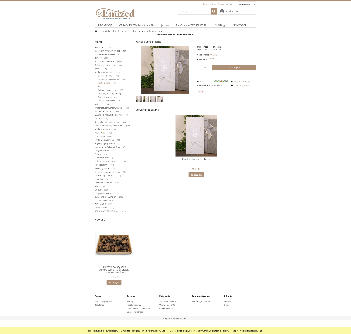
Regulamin (99, 305)
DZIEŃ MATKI (101, 207)
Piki (99, 86)
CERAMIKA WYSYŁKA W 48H (107, 51)
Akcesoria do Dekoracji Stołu (108, 147)
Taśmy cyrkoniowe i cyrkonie (107, 172)
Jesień (97, 68)
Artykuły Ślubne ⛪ (103, 72)
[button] (240, 81)
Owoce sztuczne (102, 157)
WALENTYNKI (101, 200)
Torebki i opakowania (104, 175)
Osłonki (98, 154)
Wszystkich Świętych (104, 193)
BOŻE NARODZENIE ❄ (104, 61)
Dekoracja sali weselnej (108, 79)
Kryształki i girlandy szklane (107, 122)
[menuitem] (105, 25)
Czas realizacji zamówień (138, 308)
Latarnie (98, 118)
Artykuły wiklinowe (103, 129)
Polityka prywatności (104, 301)
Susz (97, 186)
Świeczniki (99, 104)
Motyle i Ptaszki (102, 150)
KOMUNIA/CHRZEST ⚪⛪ (106, 211)
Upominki (99, 179)
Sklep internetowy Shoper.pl (176, 318)
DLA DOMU (100, 136)
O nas (226, 305)
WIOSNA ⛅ (100, 132)
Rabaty (130, 301)
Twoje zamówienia (167, 301)
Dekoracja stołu (105, 75)
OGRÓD (98, 189)
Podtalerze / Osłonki (104, 111)
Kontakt (227, 301)
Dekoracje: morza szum (105, 65)
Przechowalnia (166, 308)
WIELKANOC (100, 204)
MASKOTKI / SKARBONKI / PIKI (108, 115)
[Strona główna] (115, 13)
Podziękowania (105, 97)
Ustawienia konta (167, 305)
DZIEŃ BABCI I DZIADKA (105, 197)
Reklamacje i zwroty (201, 301)
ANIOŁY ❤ (99, 47)
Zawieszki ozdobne (103, 182)
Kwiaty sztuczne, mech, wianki (108, 107)
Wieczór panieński (106, 100)
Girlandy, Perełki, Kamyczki (107, 161)
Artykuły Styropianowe (105, 143)
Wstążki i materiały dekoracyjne (109, 125)
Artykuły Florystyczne (104, 140)
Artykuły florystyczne (107, 90)
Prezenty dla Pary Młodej (109, 93)
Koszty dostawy (134, 305)
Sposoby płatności (135, 312)
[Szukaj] (214, 11)
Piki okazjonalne (102, 168)
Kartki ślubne (104, 83)
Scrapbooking (101, 165)
